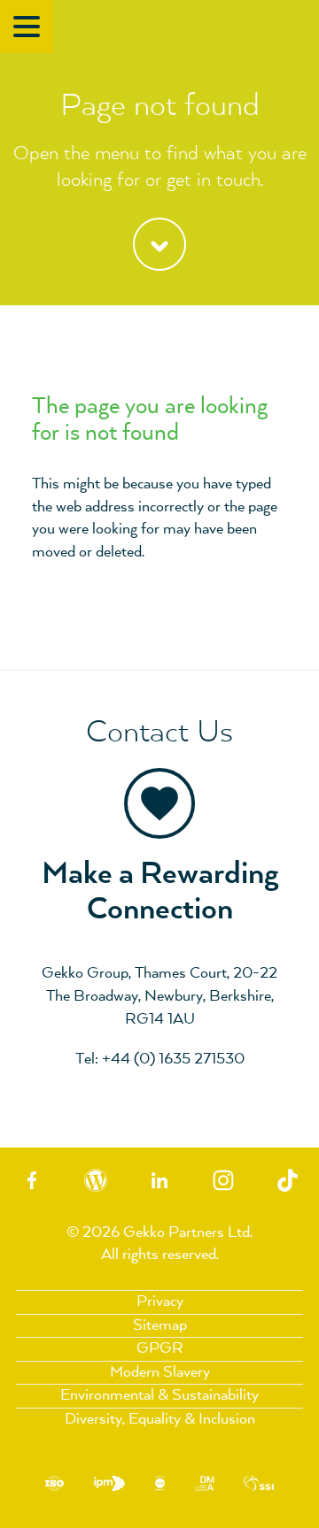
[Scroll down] (159, 251)
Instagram (223, 1181)
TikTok (287, 1181)
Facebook (32, 1181)
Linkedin (159, 1181)
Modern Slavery (160, 1372)
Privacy (159, 1301)
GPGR (159, 1348)
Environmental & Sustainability (159, 1395)
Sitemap (160, 1325)
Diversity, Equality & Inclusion (160, 1419)
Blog (96, 1181)
